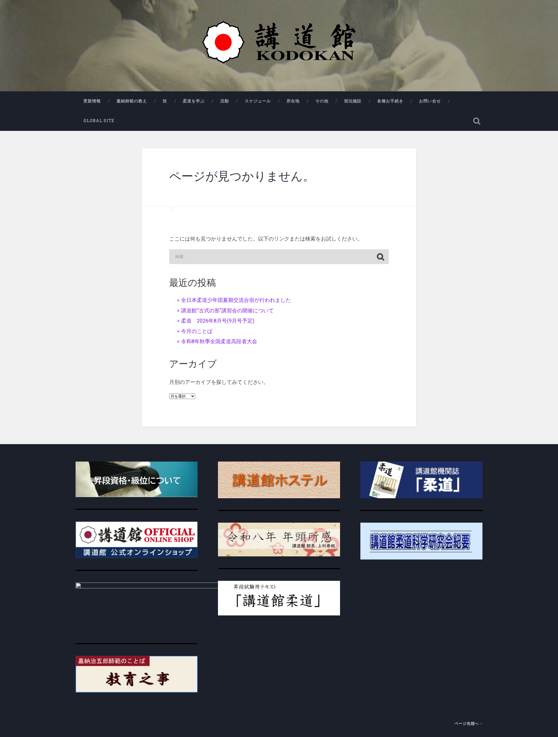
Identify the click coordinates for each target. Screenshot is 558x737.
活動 (224, 101)
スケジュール (258, 101)
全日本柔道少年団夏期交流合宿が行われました (236, 300)
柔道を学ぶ (194, 101)
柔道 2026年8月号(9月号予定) (217, 321)
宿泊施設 (353, 101)
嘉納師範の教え (132, 101)
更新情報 (92, 101)
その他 (321, 101)
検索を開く (476, 121)
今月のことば (196, 331)
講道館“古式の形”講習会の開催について (227, 310)
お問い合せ (430, 101)
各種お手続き (390, 101)
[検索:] (279, 256)
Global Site (98, 120)
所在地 (293, 101)
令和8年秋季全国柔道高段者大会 (219, 341)
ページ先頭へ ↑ (468, 723)
